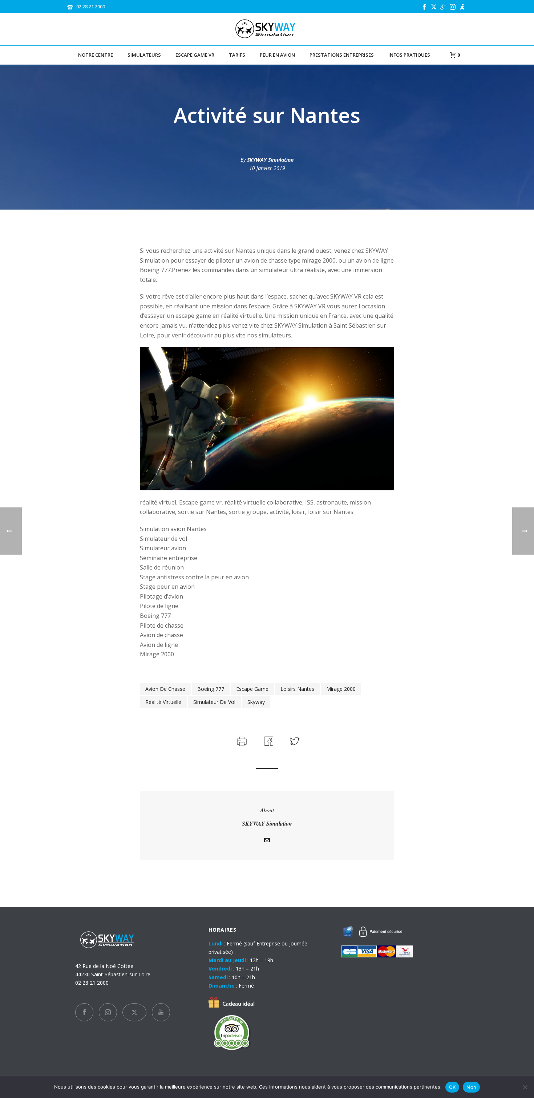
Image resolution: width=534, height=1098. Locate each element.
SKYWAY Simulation (270, 159)
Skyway (256, 701)
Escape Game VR (194, 55)
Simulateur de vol (214, 701)
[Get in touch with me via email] (267, 841)
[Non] (525, 1087)
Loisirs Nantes (297, 688)
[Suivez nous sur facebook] (84, 1012)
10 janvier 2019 (267, 168)
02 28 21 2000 (90, 6)
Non (471, 1087)
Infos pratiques (409, 55)
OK (452, 1087)
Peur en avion (277, 55)
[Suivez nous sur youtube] (161, 1012)
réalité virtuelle (163, 701)
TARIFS (237, 55)
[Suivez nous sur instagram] (108, 1012)
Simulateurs (144, 55)
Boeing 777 (210, 688)
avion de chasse (165, 688)
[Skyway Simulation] (267, 29)
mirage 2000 (341, 688)
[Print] (241, 740)
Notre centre (95, 55)
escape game (252, 688)
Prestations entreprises (342, 55)
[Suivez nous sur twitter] (134, 1012)
